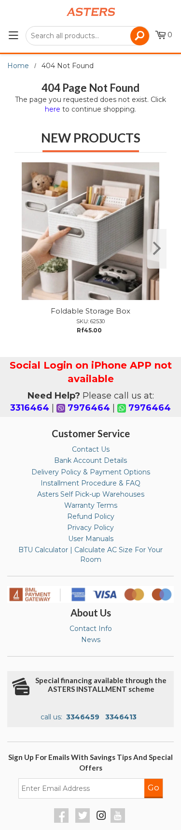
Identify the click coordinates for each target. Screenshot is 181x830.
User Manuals (90, 538)
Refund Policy (90, 516)
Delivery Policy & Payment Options (90, 472)
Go (153, 787)
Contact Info (91, 628)
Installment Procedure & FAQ (90, 483)
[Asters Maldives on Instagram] (101, 817)
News (90, 639)
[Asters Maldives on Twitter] (83, 820)
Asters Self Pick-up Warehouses (90, 494)
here (52, 109)
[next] (157, 249)
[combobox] (87, 35)
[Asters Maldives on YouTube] (119, 820)
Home (18, 65)
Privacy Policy (90, 527)
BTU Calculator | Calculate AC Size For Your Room (90, 554)
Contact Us (91, 449)
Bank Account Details (90, 460)
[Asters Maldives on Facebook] (62, 820)
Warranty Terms (90, 505)
